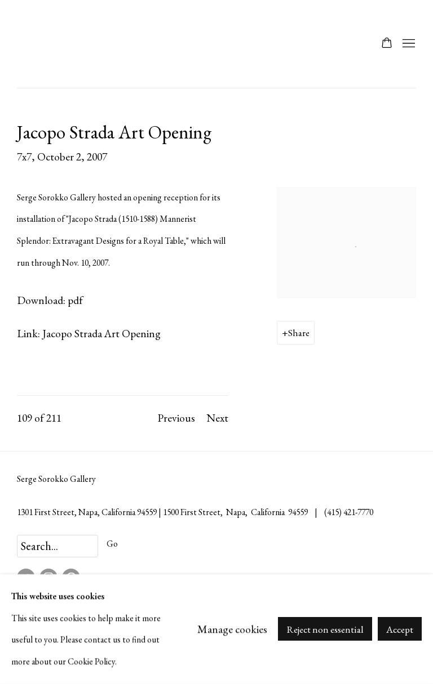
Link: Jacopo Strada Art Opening (89, 333)
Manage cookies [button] (232, 629)
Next (217, 417)
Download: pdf (50, 300)
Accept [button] (399, 630)
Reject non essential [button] (325, 630)
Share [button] (299, 333)
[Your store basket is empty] (387, 43)
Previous (176, 417)
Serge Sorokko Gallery (45, 44)
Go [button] (112, 543)
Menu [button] (407, 43)
